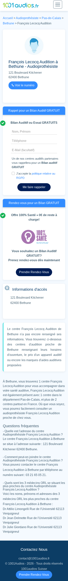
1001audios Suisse (34, 568)
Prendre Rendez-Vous (34, 574)
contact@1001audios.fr (34, 558)
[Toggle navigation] (57, 4)
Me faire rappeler (34, 187)
